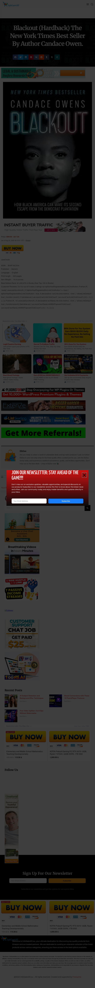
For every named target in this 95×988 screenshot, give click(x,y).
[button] (84, 475)
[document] (47, 494)
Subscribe (66, 501)
